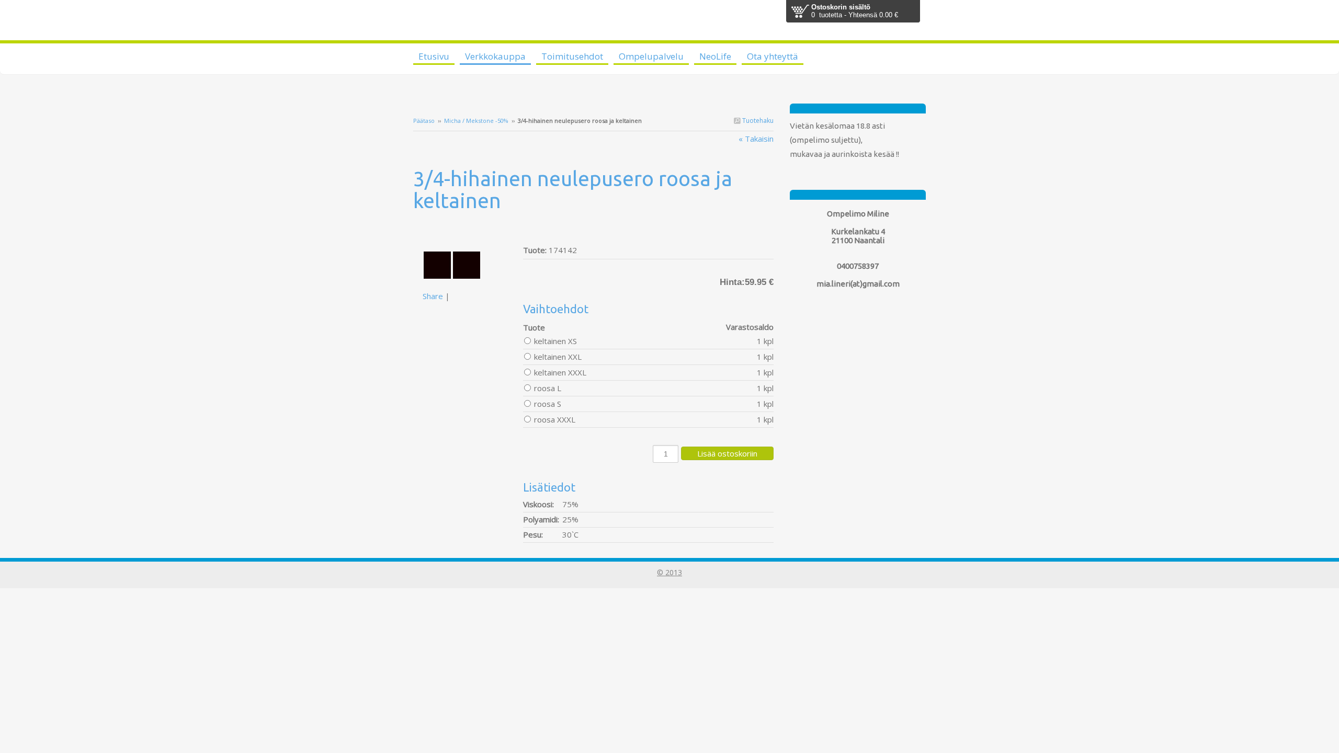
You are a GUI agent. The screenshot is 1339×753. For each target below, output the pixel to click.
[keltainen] (468, 231)
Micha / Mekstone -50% (476, 120)
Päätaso (424, 120)
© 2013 (669, 572)
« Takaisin (756, 138)
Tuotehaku (757, 120)
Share (433, 296)
